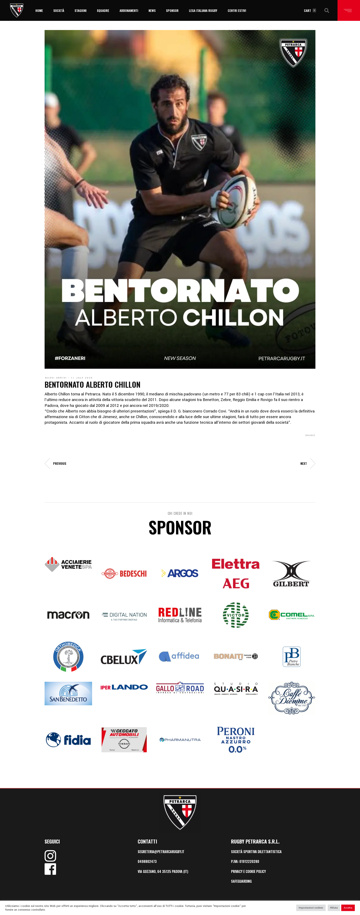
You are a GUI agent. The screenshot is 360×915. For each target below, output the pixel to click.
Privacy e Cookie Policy (248, 871)
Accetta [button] (348, 908)
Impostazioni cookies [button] (311, 908)
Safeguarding (241, 881)
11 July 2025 (82, 377)
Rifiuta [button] (334, 908)
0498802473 (147, 861)
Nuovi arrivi (56, 377)
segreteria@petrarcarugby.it (161, 851)
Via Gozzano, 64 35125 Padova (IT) (163, 871)
